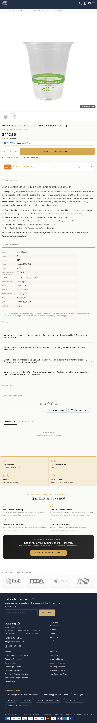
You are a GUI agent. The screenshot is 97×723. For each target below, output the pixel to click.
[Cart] (89, 3)
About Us (54, 626)
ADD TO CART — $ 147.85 (57, 151)
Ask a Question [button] (57, 410)
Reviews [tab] (8, 421)
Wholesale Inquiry (57, 670)
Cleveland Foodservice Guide (17, 674)
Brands (53, 629)
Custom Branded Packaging (16, 655)
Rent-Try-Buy (10, 663)
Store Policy (70, 714)
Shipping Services (57, 666)
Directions (54, 637)
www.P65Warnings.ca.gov (58, 316)
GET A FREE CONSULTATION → (48, 553)
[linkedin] (6, 646)
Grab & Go (11, 700)
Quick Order (55, 655)
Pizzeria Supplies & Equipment (56, 695)
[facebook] (15, 646)
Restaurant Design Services (16, 678)
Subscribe (47, 613)
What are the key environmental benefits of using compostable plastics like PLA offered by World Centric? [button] (45, 336)
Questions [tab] (25, 421)
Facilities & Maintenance (17, 706)
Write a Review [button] (80, 410)
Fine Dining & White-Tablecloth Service (22, 695)
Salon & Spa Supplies (73, 700)
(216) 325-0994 (14, 638)
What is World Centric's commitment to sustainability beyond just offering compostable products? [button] (44, 348)
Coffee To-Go (26, 700)
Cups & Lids (13, 11)
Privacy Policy (58, 714)
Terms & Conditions (84, 714)
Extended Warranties (13, 670)
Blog (52, 641)
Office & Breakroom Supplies (48, 700)
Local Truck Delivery (58, 663)
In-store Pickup (56, 659)
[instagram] (19, 646)
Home (4, 11)
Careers (53, 633)
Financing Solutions (13, 666)
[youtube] (10, 646)
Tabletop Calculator (13, 659)
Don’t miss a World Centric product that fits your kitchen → (36, 167)
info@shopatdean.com (14, 642)
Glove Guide (10, 681)
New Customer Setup (59, 674)
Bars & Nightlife (79, 695)
